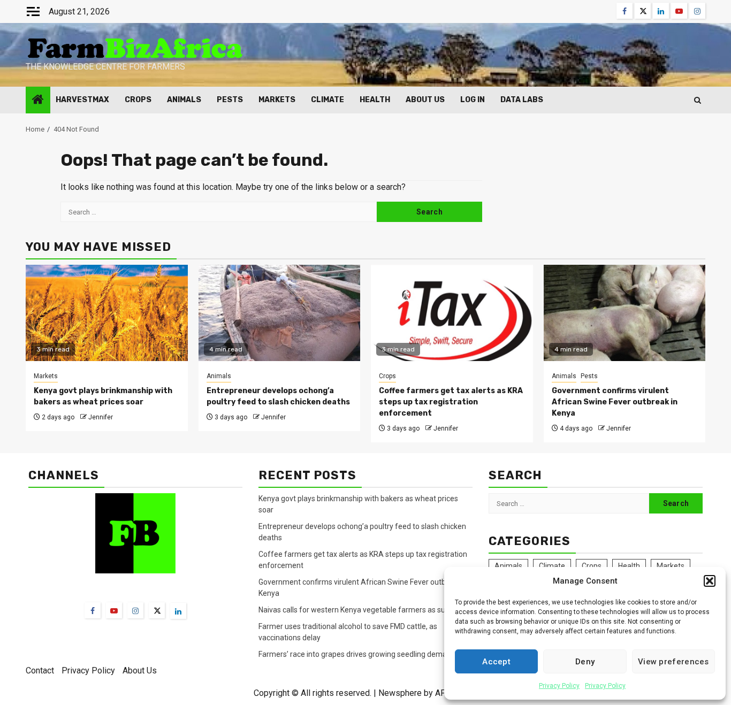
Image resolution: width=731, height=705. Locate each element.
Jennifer (100, 417)
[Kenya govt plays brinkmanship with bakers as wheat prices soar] (107, 313)
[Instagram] (135, 610)
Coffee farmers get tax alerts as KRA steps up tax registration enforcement (451, 402)
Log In (472, 99)
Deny (585, 661)
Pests (230, 99)
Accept (496, 661)
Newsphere (400, 693)
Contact (40, 670)
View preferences (673, 661)
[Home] (38, 100)
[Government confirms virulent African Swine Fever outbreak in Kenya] (625, 313)
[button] (709, 581)
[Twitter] (157, 610)
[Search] (697, 100)
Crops (138, 99)
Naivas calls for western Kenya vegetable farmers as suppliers (363, 610)
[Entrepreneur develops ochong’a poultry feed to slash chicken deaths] (280, 313)
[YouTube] (114, 610)
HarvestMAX (82, 99)
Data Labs (521, 99)
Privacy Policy (559, 685)
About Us (425, 99)
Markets (276, 99)
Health (375, 99)
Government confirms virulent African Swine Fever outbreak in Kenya (614, 402)
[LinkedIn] (178, 611)
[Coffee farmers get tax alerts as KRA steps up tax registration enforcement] (452, 313)
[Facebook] (93, 610)
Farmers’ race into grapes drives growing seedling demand (356, 654)
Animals (184, 99)
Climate (327, 99)
